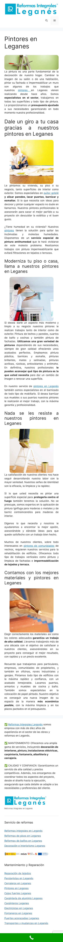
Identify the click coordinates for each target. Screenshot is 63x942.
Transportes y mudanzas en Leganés (26, 923)
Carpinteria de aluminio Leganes (23, 898)
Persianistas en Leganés (18, 878)
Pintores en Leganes (16, 888)
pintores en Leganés (46, 386)
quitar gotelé (51, 193)
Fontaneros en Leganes (18, 913)
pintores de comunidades (39, 545)
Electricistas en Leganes (18, 908)
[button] (46, 20)
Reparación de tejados (17, 873)
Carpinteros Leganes (16, 903)
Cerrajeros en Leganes (17, 883)
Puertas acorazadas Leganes (21, 918)
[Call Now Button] (31, 937)
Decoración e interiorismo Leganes (24, 845)
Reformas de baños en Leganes (23, 840)
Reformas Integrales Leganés (25, 724)
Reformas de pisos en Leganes (22, 835)
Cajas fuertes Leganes (17, 893)
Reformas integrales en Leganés (23, 830)
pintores (24, 90)
